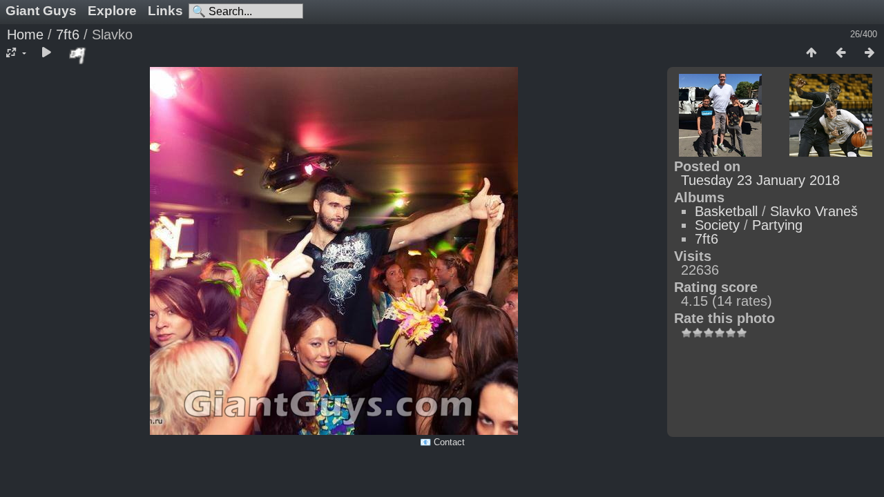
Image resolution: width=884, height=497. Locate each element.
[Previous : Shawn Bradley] (840, 53)
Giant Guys (41, 10)
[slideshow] (46, 53)
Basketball (726, 211)
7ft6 (67, 34)
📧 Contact (442, 442)
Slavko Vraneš (814, 211)
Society (717, 225)
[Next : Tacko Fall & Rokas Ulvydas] (869, 53)
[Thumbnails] (811, 53)
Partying (777, 225)
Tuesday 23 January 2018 (760, 180)
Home (25, 34)
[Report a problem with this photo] (78, 55)
